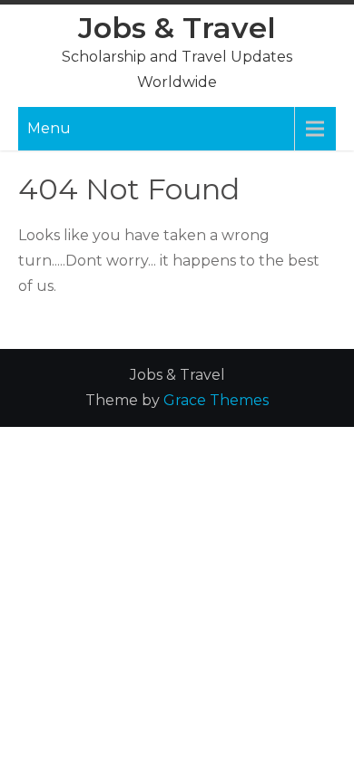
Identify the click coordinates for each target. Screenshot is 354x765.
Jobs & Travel (177, 27)
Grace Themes (216, 400)
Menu (49, 128)
